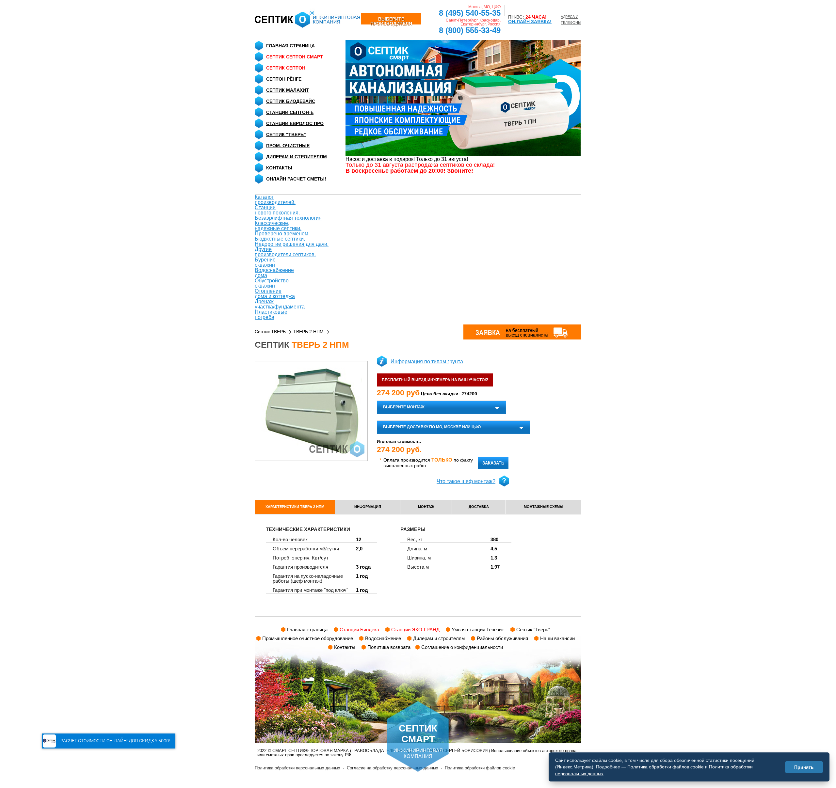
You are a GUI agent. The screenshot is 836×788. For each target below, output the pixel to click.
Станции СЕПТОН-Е (290, 112)
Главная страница (290, 45)
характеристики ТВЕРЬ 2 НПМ (294, 507)
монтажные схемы (543, 507)
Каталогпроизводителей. (275, 199)
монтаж (426, 507)
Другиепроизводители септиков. (285, 251)
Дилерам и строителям (296, 156)
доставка (479, 507)
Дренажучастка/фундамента (280, 304)
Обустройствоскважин (272, 283)
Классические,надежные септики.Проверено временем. (282, 228)
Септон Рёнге (283, 79)
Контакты (279, 167)
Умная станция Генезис (478, 629)
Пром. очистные (288, 145)
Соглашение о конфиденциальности (462, 647)
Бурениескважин (265, 262)
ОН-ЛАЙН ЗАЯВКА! (530, 21)
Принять (804, 767)
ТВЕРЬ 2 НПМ (308, 331)
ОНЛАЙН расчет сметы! (296, 178)
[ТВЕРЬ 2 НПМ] (311, 411)
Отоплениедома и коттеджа (275, 293)
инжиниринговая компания (418, 741)
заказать (493, 463)
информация (367, 507)
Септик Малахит (287, 90)
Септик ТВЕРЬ (270, 331)
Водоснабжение (383, 638)
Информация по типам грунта (427, 361)
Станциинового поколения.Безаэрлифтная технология (288, 213)
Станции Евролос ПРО (295, 123)
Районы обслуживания (502, 638)
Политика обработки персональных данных (297, 767)
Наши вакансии (557, 638)
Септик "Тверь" (286, 134)
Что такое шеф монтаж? (466, 481)
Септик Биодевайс (290, 101)
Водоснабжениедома (274, 272)
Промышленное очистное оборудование (307, 638)
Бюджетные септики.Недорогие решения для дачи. (292, 241)
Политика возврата (388, 647)
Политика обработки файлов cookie (480, 767)
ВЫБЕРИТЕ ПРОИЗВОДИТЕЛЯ (391, 20)
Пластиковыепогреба (271, 314)
